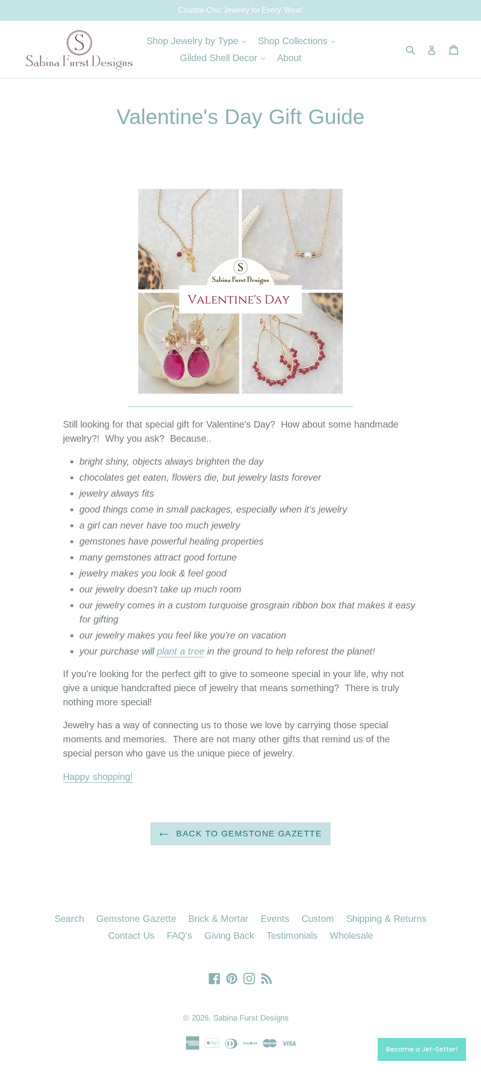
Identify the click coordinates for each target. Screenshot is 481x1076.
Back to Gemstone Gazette (247, 833)
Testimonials (292, 935)
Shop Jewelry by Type (198, 40)
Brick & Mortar (218, 918)
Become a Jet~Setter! (422, 1049)
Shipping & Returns (386, 918)
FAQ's (179, 935)
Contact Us (131, 935)
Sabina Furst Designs (251, 1018)
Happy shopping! (98, 777)
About (289, 58)
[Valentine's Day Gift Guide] (240, 401)
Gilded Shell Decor (225, 57)
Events (275, 918)
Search (69, 918)
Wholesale (351, 935)
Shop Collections (299, 40)
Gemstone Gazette (136, 918)
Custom (318, 918)
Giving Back (229, 935)
